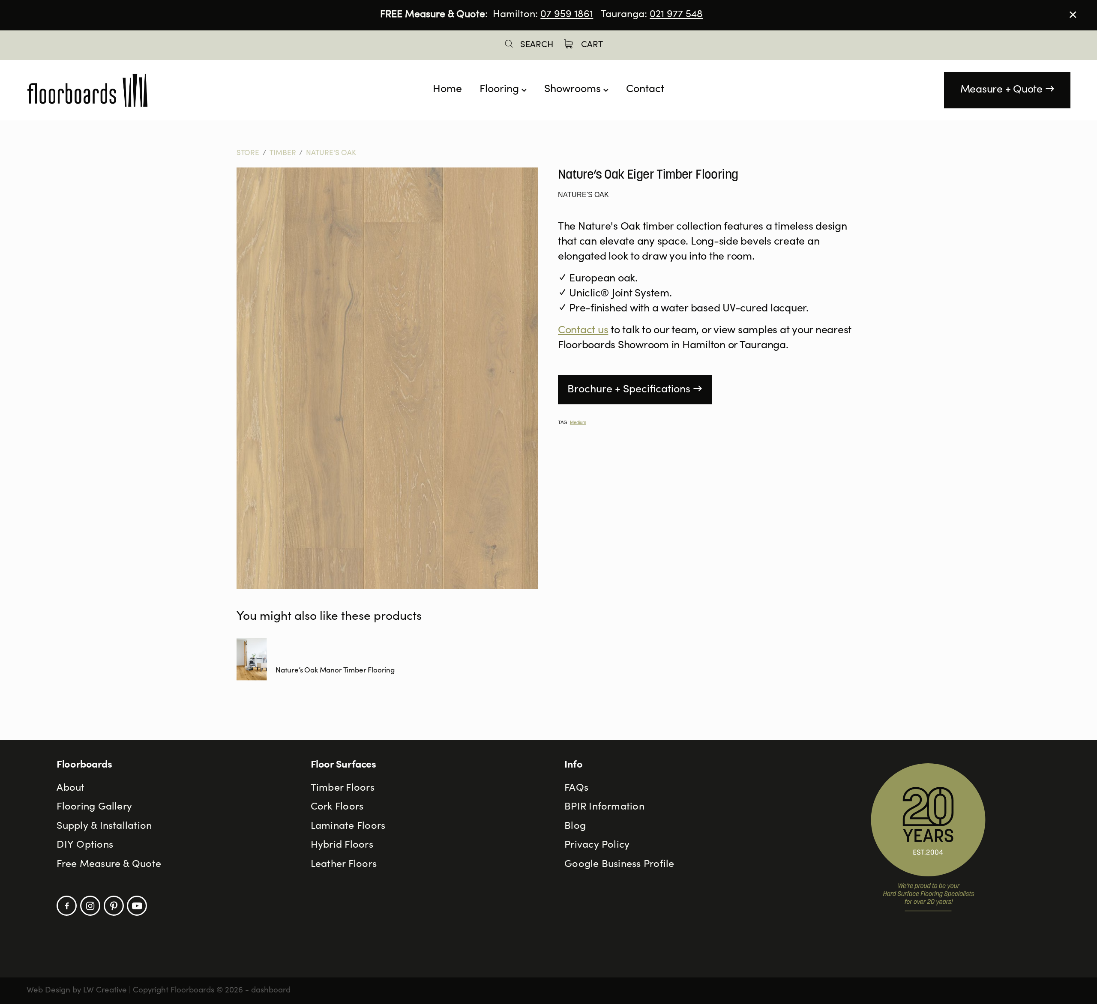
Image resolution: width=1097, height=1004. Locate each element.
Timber (283, 153)
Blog (575, 827)
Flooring (501, 89)
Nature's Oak (331, 153)
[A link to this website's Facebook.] (67, 906)
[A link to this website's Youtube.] (137, 906)
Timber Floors (343, 788)
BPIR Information (604, 807)
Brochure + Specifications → (634, 390)
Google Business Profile (619, 865)
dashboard (271, 990)
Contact (645, 89)
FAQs (576, 788)
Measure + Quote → (1007, 90)
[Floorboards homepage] (131, 90)
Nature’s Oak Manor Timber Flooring (335, 671)
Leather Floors (344, 865)
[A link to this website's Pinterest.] (114, 906)
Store (248, 153)
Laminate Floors (348, 827)
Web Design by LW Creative (77, 990)
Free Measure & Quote (109, 865)
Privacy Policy (596, 845)
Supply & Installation (104, 827)
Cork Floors (337, 807)
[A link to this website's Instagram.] (90, 906)
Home (447, 89)
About (70, 788)
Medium (578, 422)
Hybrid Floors (342, 845)
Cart (591, 45)
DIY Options (85, 845)
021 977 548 (676, 15)
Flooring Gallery (94, 807)
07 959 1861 (566, 15)
